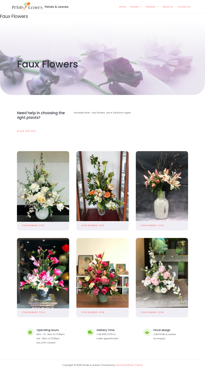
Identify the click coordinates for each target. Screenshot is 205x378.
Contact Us (183, 6)
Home (122, 6)
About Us (168, 6)
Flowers (134, 6)
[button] (140, 7)
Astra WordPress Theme (129, 365)
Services (150, 6)
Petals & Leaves (56, 7)
